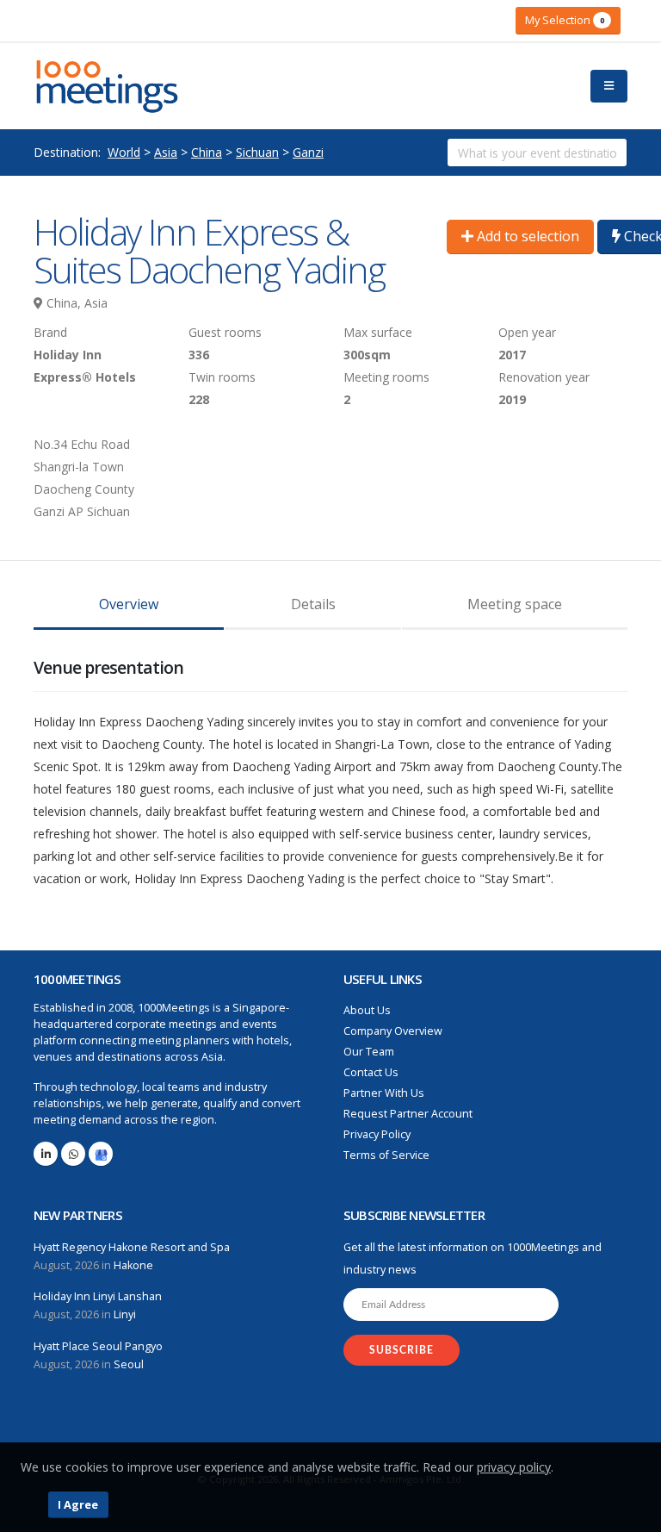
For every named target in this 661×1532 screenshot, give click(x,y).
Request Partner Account (408, 1113)
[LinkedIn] (46, 1154)
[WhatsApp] (73, 1154)
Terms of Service (386, 1155)
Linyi (125, 1314)
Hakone (133, 1265)
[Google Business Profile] (101, 1154)
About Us (367, 1010)
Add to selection (526, 236)
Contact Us (370, 1072)
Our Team (368, 1051)
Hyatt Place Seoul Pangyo (98, 1346)
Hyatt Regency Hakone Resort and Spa (132, 1247)
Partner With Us (383, 1093)
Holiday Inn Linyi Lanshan (98, 1296)
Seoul (129, 1364)
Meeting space (514, 604)
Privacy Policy (377, 1134)
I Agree (78, 1504)
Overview (128, 604)
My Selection (564, 20)
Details (313, 604)
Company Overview (392, 1031)
